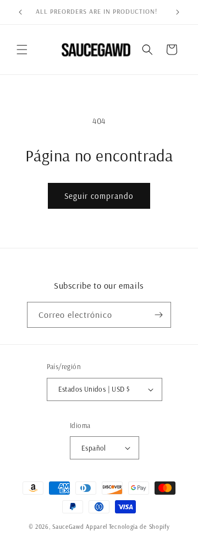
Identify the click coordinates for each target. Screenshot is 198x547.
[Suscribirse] (158, 315)
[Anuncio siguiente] (178, 12)
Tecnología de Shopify (139, 526)
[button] (22, 49)
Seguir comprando (99, 196)
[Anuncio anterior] (20, 12)
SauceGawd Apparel (79, 526)
